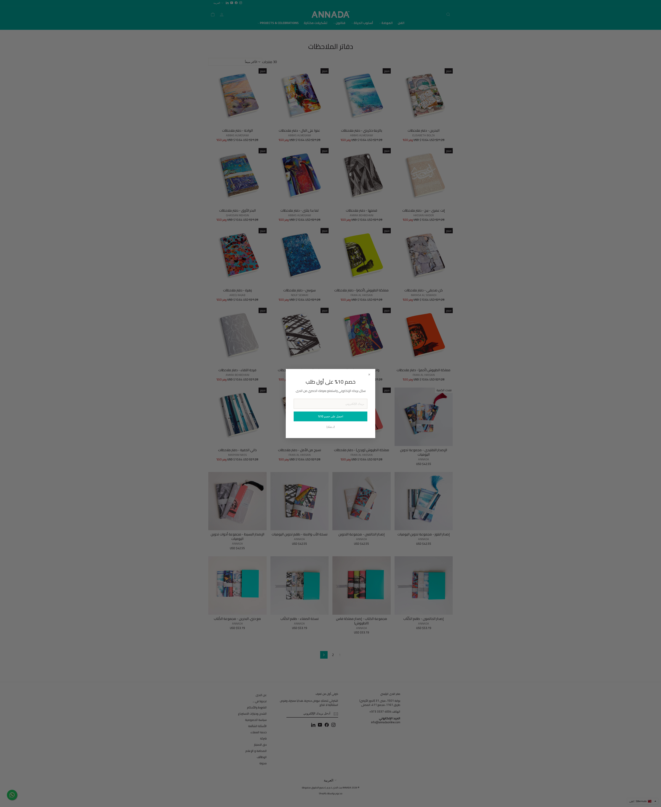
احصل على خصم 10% (330, 416)
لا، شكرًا (330, 426)
